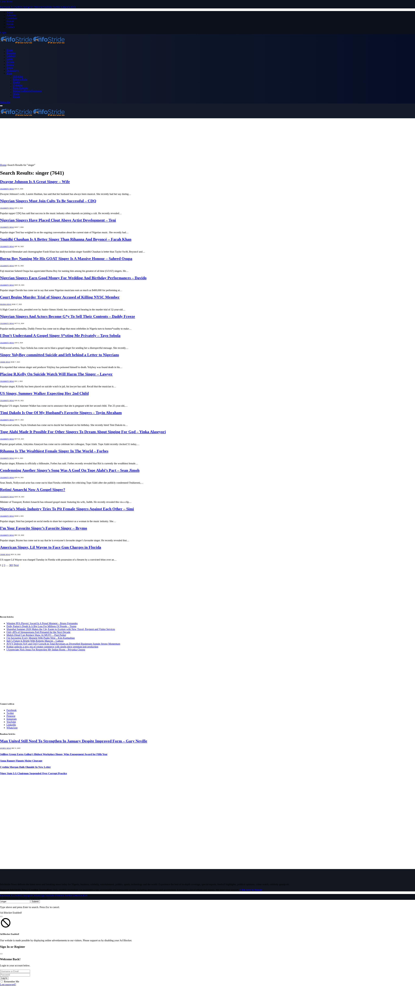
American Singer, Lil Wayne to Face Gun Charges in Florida (50, 547)
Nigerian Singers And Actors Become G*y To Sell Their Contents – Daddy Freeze (67, 316)
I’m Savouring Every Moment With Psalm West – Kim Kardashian (40, 638)
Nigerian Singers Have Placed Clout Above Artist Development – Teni (58, 220)
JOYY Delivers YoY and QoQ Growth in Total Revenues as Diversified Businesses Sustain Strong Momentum (63, 643)
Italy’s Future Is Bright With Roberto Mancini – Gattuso (35, 640)
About (9, 12)
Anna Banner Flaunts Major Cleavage (21, 760)
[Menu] (1, 105)
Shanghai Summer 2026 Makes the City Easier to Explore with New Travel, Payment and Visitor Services (60, 629)
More (9, 73)
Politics (10, 64)
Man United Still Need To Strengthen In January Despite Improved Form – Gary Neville (73, 741)
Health (16, 82)
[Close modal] (1, 916)
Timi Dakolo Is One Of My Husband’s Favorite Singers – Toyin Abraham (61, 413)
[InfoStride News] (32, 44)
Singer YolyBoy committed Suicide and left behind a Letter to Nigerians (59, 355)
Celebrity (11, 55)
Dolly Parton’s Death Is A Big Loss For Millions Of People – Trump (41, 626)
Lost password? (8, 984)
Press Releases (20, 87)
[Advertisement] (97, 141)
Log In (4, 978)
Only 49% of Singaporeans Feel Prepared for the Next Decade (38, 632)
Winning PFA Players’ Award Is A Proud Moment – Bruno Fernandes (42, 623)
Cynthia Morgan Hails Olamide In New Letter (25, 767)
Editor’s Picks (20, 79)
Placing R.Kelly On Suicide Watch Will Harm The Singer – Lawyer (56, 374)
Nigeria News (5, 304)
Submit (35, 901)
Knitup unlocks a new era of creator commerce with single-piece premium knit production (52, 646)
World (16, 93)
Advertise (11, 15)
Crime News (5, 362)
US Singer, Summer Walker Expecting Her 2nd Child (44, 393)
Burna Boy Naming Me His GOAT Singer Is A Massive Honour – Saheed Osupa (66, 258)
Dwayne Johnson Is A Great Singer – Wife (35, 182)
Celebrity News (7, 189)
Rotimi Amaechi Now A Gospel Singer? (32, 489)
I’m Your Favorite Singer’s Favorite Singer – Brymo (43, 528)
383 (11, 565)
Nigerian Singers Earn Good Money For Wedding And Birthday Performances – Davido (73, 278)
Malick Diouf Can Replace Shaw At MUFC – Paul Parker (36, 635)
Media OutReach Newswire (27, 90)
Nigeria (10, 61)
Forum (9, 24)
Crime (9, 58)
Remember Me (11, 981)
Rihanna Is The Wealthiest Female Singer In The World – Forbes (54, 451)
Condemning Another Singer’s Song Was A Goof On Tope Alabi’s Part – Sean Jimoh (69, 470)
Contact (10, 27)
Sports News (5, 748)
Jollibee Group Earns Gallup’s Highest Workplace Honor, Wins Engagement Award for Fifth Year (53, 754)
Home (9, 49)
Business (11, 52)
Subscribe (5, 102)
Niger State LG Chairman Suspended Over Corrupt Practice (33, 773)
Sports (9, 67)
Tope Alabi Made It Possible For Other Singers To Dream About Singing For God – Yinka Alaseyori (83, 432)
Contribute (11, 18)
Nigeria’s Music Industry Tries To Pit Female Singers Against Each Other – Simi (67, 509)
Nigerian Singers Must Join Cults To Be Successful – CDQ (48, 201)
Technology (12, 70)
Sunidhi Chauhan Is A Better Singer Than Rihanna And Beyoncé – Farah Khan (65, 239)
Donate (10, 21)
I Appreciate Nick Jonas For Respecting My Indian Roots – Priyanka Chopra (45, 649)
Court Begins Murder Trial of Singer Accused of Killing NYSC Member (60, 297)
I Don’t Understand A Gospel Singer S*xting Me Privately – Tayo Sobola (60, 335)
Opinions (17, 84)
